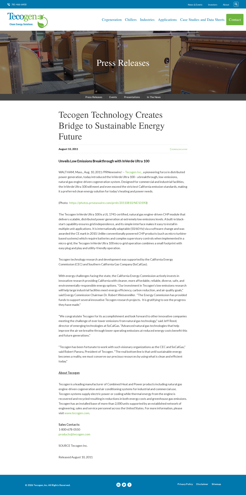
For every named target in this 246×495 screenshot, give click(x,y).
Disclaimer (202, 484)
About (226, 4)
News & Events (195, 4)
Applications (167, 19)
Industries (147, 19)
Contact (235, 19)
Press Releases (93, 97)
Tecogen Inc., (134, 172)
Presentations (132, 97)
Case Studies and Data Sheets (202, 19)
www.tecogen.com (76, 413)
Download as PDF (179, 149)
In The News (154, 97)
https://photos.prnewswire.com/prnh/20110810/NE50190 (107, 203)
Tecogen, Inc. (40, 485)
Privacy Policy (185, 484)
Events (113, 97)
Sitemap (216, 484)
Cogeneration (112, 19)
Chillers (131, 19)
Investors (212, 4)
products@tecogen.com (74, 434)
